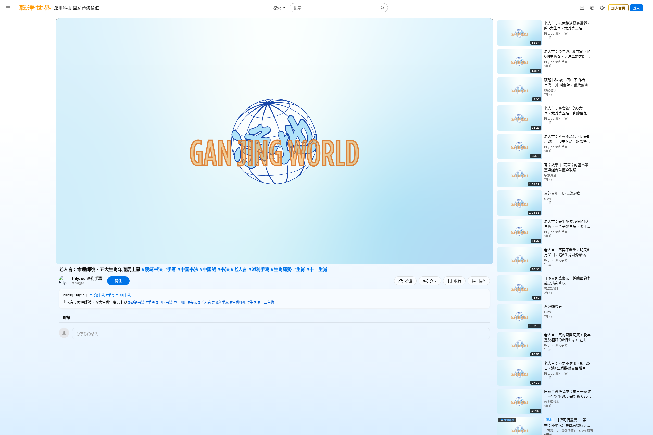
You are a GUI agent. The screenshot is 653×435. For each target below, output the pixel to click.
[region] (274, 141)
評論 (67, 317)
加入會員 (618, 8)
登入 (636, 8)
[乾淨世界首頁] (35, 8)
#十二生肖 (317, 269)
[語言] (592, 7)
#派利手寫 (259, 269)
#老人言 (239, 269)
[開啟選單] (8, 7)
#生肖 (299, 269)
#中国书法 (187, 269)
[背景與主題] (602, 7)
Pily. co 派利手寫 (87, 278)
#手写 (170, 269)
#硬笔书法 (152, 269)
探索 (277, 8)
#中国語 (207, 269)
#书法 (223, 269)
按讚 (408, 281)
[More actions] (596, 23)
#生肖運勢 (281, 269)
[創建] (582, 7)
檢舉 (482, 281)
